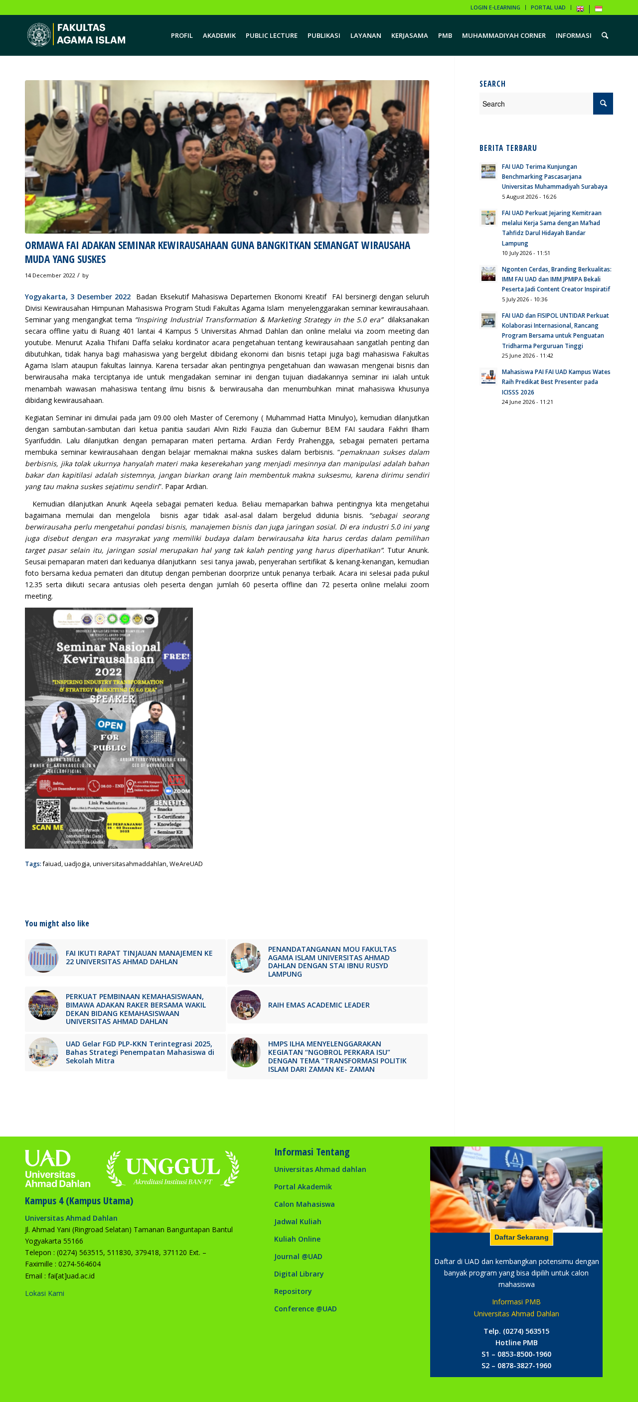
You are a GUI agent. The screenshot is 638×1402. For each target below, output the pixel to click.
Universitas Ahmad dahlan (320, 1169)
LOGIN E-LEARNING (495, 7)
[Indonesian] (599, 10)
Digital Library (299, 1273)
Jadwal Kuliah (297, 1221)
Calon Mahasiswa (304, 1204)
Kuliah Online (297, 1239)
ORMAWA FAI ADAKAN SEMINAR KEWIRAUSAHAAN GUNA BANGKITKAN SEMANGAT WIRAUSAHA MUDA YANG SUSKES (217, 251)
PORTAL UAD (548, 7)
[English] (580, 10)
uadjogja (77, 864)
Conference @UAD (305, 1308)
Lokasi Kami (44, 1293)
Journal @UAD (298, 1256)
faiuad (52, 864)
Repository (293, 1291)
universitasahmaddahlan (129, 864)
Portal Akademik (303, 1186)
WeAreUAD (186, 864)
